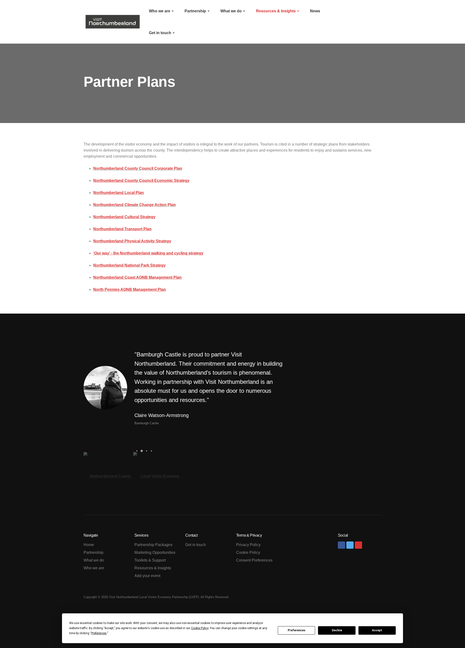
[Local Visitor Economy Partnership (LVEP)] (158, 476)
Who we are (160, 11)
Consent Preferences (254, 560)
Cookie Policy (248, 552)
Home (89, 545)
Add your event (147, 576)
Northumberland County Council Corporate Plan (137, 168)
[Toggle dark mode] (373, 22)
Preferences (296, 630)
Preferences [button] (99, 633)
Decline (337, 630)
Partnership (196, 11)
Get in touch (160, 33)
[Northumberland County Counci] (108, 476)
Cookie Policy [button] (199, 628)
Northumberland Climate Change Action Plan (134, 205)
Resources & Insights (276, 11)
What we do (231, 11)
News (315, 11)
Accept (377, 630)
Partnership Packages (153, 545)
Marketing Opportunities (154, 552)
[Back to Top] (450, 633)
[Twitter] (350, 545)
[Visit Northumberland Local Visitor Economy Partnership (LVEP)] (113, 22)
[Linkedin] (358, 545)
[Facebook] (341, 545)
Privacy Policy (248, 545)
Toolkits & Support (150, 560)
